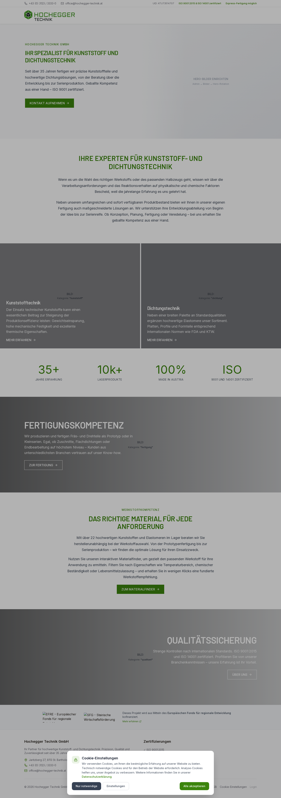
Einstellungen (116, 786)
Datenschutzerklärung (97, 776)
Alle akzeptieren (194, 786)
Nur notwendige (86, 786)
